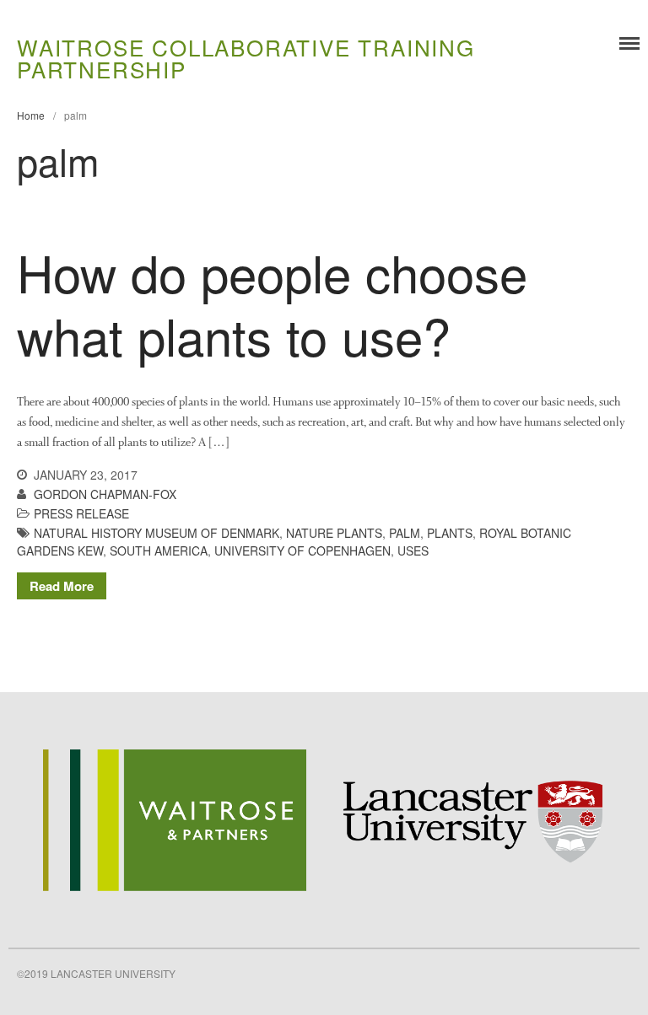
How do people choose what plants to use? (272, 303)
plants (449, 532)
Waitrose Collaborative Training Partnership (246, 57)
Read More (62, 586)
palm (404, 532)
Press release (81, 513)
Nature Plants (334, 532)
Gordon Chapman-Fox (105, 494)
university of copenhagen (302, 550)
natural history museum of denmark (156, 532)
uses (413, 550)
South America (159, 550)
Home (31, 115)
